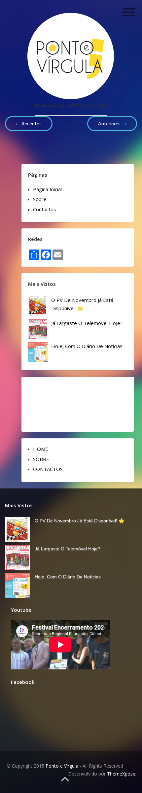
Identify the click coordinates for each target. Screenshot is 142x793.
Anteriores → (112, 123)
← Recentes (29, 123)
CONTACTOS (48, 469)
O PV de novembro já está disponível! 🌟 (79, 520)
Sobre (40, 199)
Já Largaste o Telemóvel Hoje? (87, 323)
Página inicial (47, 189)
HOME (40, 449)
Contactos (44, 209)
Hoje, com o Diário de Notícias (87, 346)
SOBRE (41, 459)
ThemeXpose (121, 774)
